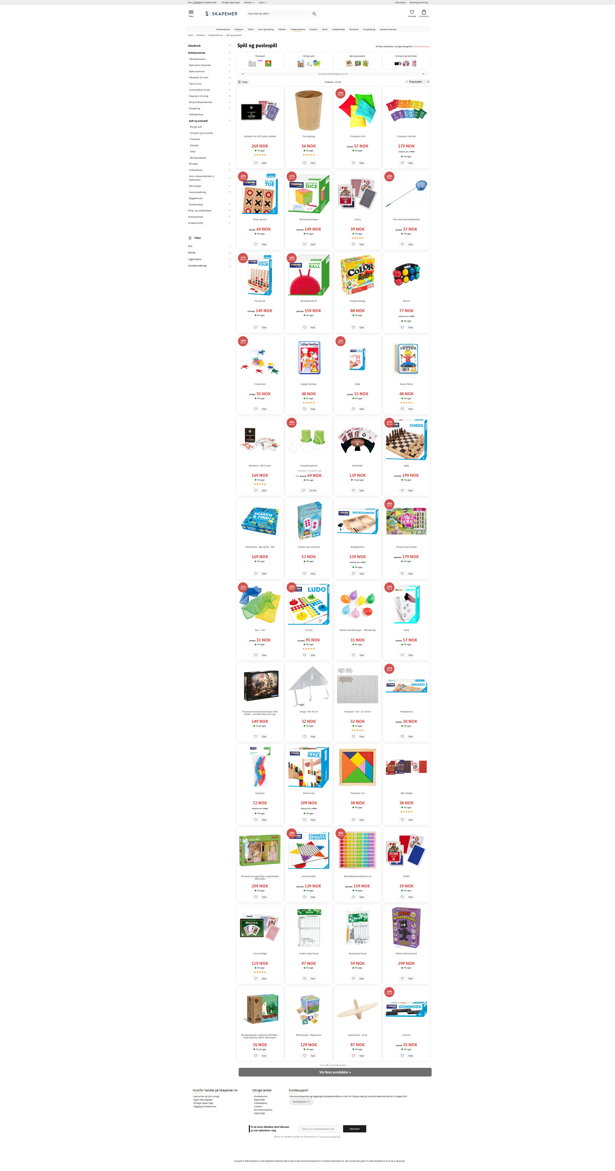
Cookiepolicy (260, 1103)
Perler (325, 29)
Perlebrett (353, 29)
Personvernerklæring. (330, 1136)
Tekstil (251, 29)
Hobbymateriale (297, 29)
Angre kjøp (259, 1113)
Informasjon (400, 2)
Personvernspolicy (263, 1109)
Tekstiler (282, 29)
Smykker (314, 29)
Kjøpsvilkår (259, 1099)
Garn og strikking (266, 29)
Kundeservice (261, 1096)
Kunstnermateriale (388, 29)
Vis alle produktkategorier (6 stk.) (333, 74)
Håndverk (238, 29)
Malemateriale (223, 29)
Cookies (258, 1106)
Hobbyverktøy (338, 29)
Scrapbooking (369, 29)
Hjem (190, 35)
